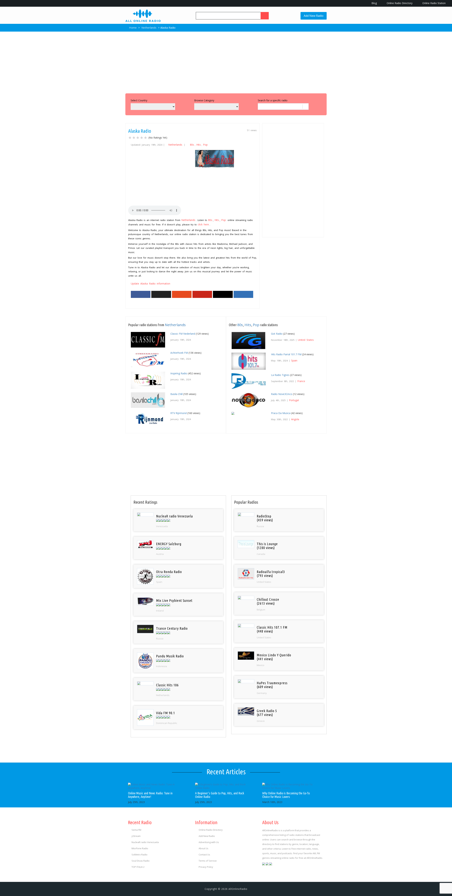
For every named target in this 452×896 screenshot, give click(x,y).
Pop (205, 144)
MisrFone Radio (140, 848)
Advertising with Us (209, 842)
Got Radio (276, 333)
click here (203, 224)
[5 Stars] (145, 137)
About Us (203, 848)
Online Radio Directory (399, 3)
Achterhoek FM (179, 352)
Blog (374, 3)
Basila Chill (176, 394)
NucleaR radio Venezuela (145, 842)
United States (306, 339)
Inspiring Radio (178, 373)
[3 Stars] (137, 137)
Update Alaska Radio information (150, 283)
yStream (136, 836)
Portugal (294, 400)
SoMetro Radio (139, 854)
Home (132, 27)
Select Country (139, 100)
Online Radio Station (434, 3)
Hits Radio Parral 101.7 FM (286, 354)
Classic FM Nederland (182, 333)
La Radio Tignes (280, 375)
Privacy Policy (206, 866)
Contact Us (204, 854)
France (301, 381)
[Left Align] (265, 15)
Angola (295, 419)
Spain (294, 360)
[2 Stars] (134, 137)
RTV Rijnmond (178, 413)
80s (192, 144)
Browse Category (204, 100)
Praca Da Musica (280, 413)
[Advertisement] (226, 61)
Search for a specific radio (272, 100)
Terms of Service (208, 860)
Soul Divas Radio (141, 860)
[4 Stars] (141, 137)
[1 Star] (130, 137)
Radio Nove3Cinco (281, 394)
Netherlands (148, 27)
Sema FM (136, 829)
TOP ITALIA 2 (138, 866)
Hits (198, 144)
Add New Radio (313, 16)
